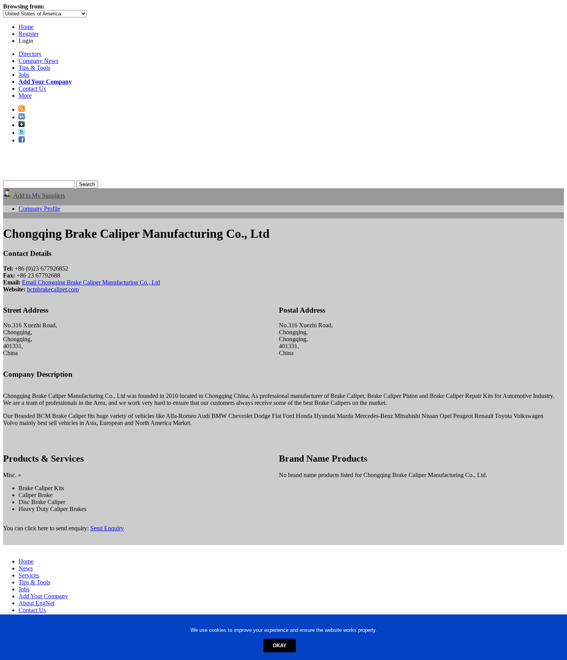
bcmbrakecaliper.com (53, 289)
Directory (30, 54)
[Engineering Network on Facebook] (22, 140)
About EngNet (36, 603)
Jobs (24, 74)
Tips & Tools (34, 67)
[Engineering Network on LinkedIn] (22, 117)
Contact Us (32, 88)
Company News (38, 61)
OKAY (280, 645)
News (26, 568)
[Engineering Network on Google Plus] (22, 125)
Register (29, 33)
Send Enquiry (107, 528)
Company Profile (39, 208)
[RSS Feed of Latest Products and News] (22, 109)
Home (26, 27)
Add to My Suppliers (38, 195)
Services (29, 575)
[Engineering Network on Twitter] (22, 132)
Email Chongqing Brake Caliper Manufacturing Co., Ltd (91, 282)
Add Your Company (43, 596)
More (25, 95)
